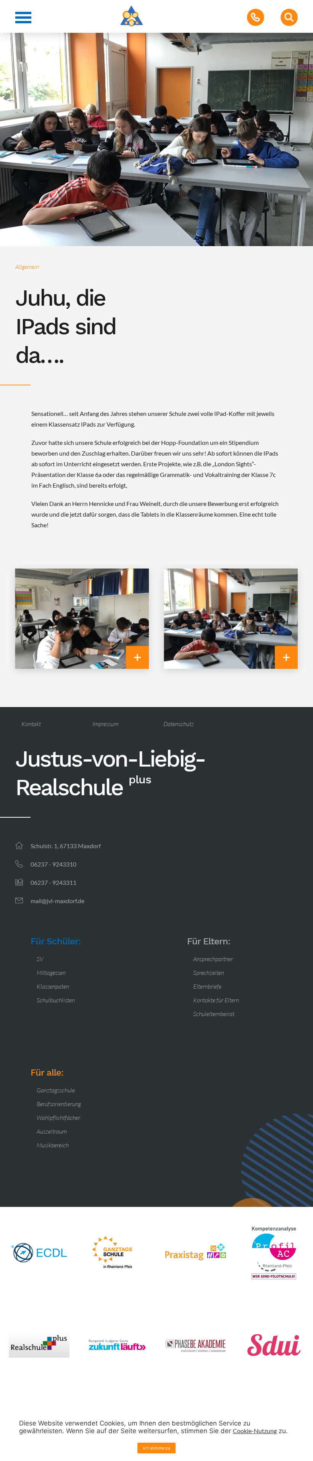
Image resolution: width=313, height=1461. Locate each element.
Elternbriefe (207, 986)
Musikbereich (53, 1145)
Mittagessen (51, 972)
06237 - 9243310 (53, 864)
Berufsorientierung (59, 1104)
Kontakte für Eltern (216, 1000)
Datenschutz (178, 724)
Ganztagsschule (56, 1090)
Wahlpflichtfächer (58, 1117)
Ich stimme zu (156, 1448)
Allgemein (27, 267)
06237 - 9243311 (53, 882)
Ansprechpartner (213, 959)
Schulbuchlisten (56, 1000)
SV (40, 959)
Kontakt (31, 724)
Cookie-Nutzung (255, 1430)
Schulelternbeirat (213, 1014)
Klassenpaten (53, 986)
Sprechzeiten (208, 972)
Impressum (105, 724)
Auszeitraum (52, 1131)
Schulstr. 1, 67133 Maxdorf (66, 845)
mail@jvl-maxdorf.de (57, 900)
